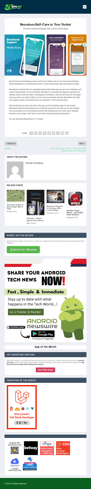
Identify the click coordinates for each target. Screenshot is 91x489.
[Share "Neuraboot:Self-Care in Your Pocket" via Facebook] (31, 133)
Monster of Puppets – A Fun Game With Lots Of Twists (55, 208)
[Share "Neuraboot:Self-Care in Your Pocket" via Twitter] (36, 133)
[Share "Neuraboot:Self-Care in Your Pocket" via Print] (67, 133)
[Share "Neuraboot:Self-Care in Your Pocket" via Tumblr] (40, 133)
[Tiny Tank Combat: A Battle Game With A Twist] (16, 195)
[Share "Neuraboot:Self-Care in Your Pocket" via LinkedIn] (49, 133)
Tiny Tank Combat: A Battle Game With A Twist (15, 207)
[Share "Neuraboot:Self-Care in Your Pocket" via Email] (62, 133)
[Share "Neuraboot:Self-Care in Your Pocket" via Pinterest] (44, 133)
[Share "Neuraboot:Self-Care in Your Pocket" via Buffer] (53, 133)
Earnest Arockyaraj (38, 29)
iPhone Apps (63, 29)
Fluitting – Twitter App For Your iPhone (35, 219)
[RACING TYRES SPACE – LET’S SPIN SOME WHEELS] (75, 198)
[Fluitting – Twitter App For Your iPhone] (36, 202)
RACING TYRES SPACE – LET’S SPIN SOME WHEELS (75, 213)
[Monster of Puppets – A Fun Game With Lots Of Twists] (55, 196)
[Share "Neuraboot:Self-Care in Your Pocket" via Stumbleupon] (58, 133)
